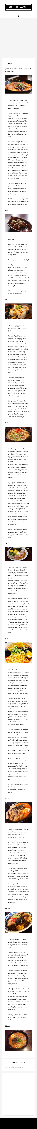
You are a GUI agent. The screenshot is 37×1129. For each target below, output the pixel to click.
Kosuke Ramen (18, 7)
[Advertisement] (18, 37)
